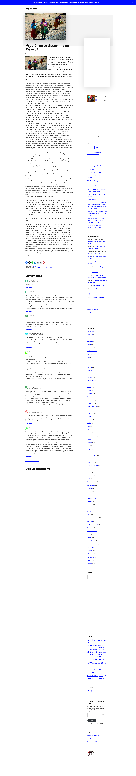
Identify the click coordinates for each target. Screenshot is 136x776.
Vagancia (90, 550)
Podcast (89, 488)
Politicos (90, 665)
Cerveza (89, 361)
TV (88, 534)
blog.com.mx (31, 8)
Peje (92, 663)
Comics (89, 367)
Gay (88, 426)
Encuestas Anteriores (93, 154)
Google (89, 429)
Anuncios (90, 341)
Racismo (35, 266)
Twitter (89, 537)
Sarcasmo (90, 504)
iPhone (89, 449)
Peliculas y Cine (91, 482)
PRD (94, 665)
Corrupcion (94, 643)
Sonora (99, 672)
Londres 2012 (91, 462)
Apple (89, 344)
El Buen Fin (90, 403)
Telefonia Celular (92, 531)
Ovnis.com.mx (91, 312)
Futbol (89, 423)
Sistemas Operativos (93, 518)
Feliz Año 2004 (95, 288)
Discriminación (44, 267)
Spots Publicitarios (92, 524)
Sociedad (90, 521)
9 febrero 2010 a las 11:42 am (35, 412)
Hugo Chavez (103, 652)
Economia (90, 397)
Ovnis (89, 738)
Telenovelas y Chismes (93, 741)
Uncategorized (91, 544)
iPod (88, 452)
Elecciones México (92, 309)
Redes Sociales (91, 498)
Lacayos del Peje (92, 455)
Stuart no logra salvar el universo (96, 166)
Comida (89, 370)
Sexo (88, 514)
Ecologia (89, 393)
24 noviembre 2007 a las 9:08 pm (36, 334)
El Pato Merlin (91, 169)
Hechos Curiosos (92, 436)
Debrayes (90, 380)
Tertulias (101, 676)
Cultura (89, 377)
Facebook (90, 410)
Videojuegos (90, 557)
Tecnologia (90, 527)
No (91, 144)
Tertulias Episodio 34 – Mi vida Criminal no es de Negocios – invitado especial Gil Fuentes (96, 220)
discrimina (37, 267)
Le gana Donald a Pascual (100, 285)
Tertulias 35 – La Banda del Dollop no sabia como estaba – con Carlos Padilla (97, 213)
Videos (89, 560)
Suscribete (92, 720)
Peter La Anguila (92, 186)
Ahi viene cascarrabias (98, 297)
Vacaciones (90, 547)
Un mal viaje (90, 540)
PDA (88, 478)
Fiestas (89, 416)
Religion (89, 501)
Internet (89, 442)
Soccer (103, 669)
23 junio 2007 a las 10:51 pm (35, 316)
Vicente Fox (90, 554)
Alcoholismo (90, 331)
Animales (90, 334)
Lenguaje (90, 459)
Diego (89, 256)
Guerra (89, 432)
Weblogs (89, 563)
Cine (88, 364)
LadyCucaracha (91, 199)
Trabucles (95, 272)
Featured (89, 413)
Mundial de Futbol (92, 465)
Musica (89, 468)
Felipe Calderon (92, 649)
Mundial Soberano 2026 (94, 172)
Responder (29, 287)
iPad (88, 446)
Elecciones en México (93, 735)
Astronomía (90, 347)
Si (90, 140)
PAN (89, 663)
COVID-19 (90, 374)
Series (89, 511)
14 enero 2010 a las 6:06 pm (35, 388)
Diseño (89, 387)
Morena (92, 656)
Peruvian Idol (91, 485)
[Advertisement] (97, 62)
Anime (89, 338)
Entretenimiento (92, 406)
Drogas (89, 390)
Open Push (90, 475)
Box (88, 357)
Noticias (89, 472)
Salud (93, 667)
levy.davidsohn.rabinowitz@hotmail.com (60, 344)
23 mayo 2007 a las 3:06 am (34, 292)
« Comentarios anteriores (32, 461)
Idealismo (90, 439)
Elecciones (100, 645)
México (50, 267)
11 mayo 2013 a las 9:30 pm (34, 428)
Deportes (90, 383)
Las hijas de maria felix (93, 253)
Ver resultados (97, 152)
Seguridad (90, 508)
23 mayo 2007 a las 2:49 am (34, 281)
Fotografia (90, 419)
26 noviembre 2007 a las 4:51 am (36, 353)
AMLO (90, 640)
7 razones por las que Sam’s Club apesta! (96, 241)
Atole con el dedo (92, 351)
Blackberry (90, 354)
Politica (89, 491)
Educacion (90, 400)
